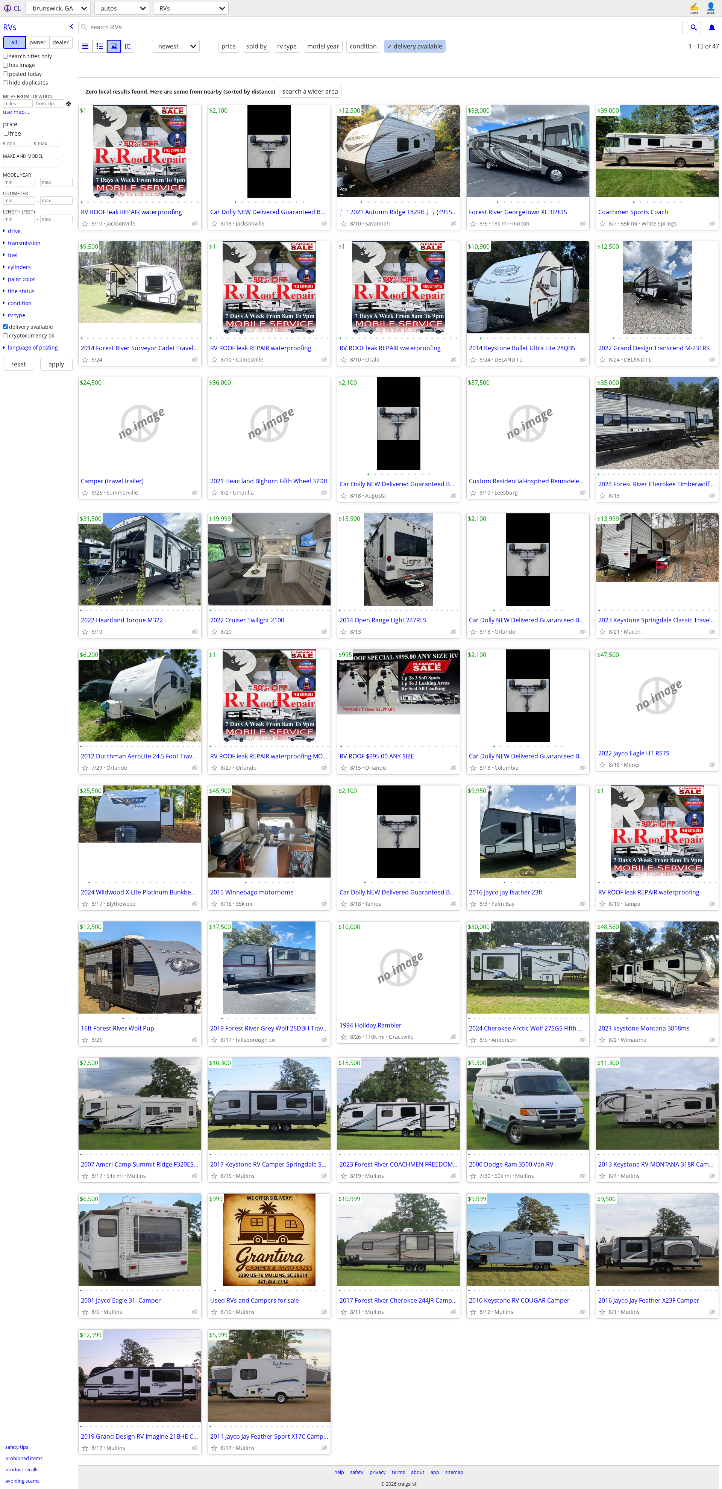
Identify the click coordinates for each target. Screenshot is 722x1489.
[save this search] (712, 27)
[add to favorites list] (84, 223)
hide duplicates (28, 82)
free (15, 133)
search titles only (30, 56)
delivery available (31, 326)
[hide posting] (194, 223)
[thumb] (100, 46)
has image (22, 64)
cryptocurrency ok (31, 335)
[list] (85, 46)
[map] (128, 46)
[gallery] (114, 46)
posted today (25, 73)
